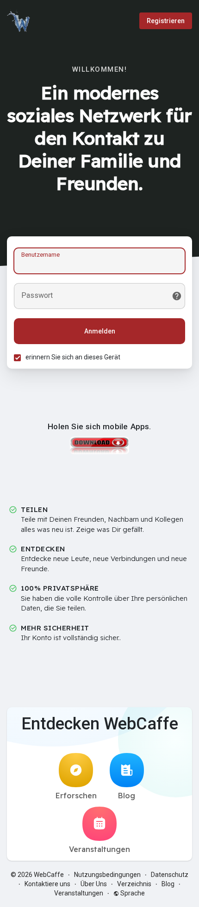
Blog (126, 795)
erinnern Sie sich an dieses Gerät (72, 357)
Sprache (132, 893)
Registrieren (166, 21)
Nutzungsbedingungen (107, 874)
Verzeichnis (134, 884)
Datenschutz (169, 874)
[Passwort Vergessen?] (177, 296)
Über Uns (94, 884)
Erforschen (76, 795)
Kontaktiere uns (47, 884)
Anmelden (99, 331)
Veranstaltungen (99, 849)
